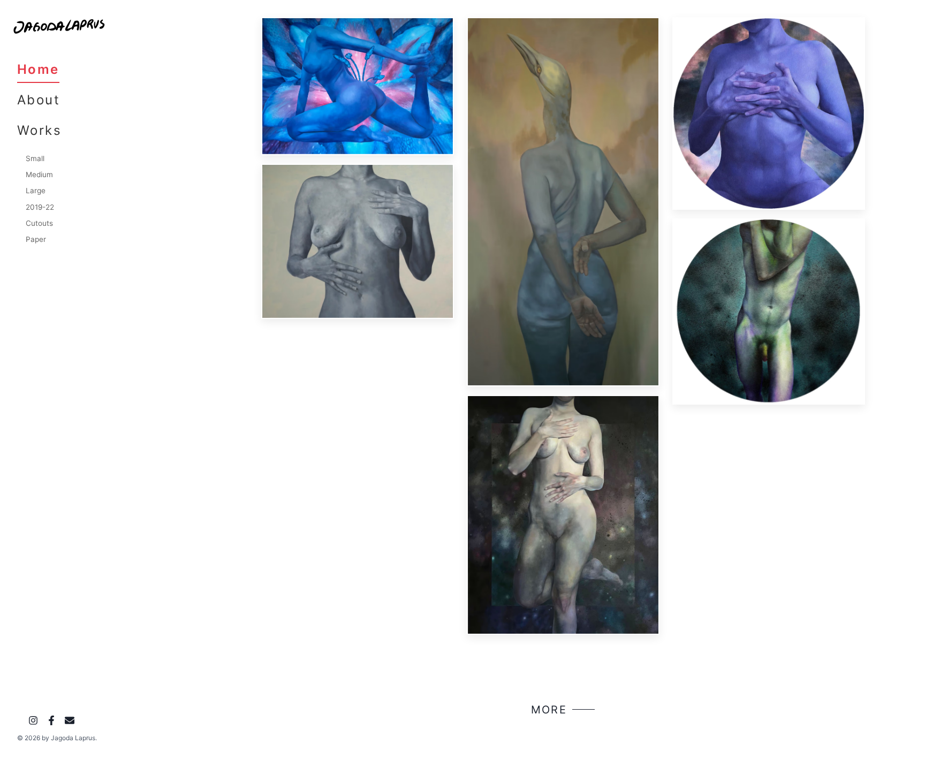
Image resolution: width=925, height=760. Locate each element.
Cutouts (39, 223)
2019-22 (40, 207)
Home (38, 69)
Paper (36, 239)
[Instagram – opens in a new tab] (33, 722)
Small (35, 158)
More (549, 709)
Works (39, 130)
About (38, 100)
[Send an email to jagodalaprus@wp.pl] (69, 722)
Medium (39, 174)
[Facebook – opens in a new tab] (51, 722)
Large (36, 190)
